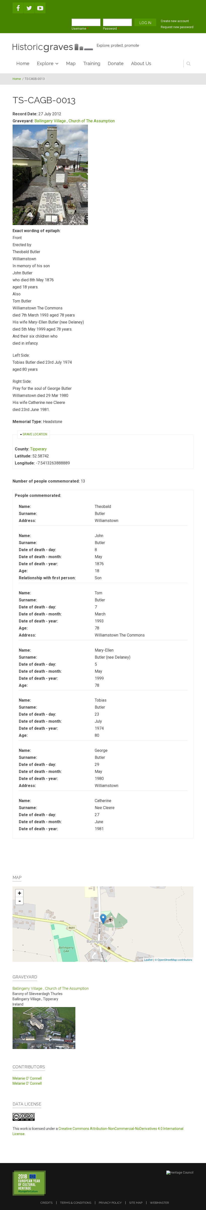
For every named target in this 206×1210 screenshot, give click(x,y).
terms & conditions (75, 1202)
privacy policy (110, 1202)
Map (71, 63)
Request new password (177, 27)
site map (135, 1202)
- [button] (19, 900)
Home (22, 63)
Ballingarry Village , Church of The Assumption (74, 121)
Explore (45, 63)
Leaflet (148, 960)
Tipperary (38, 449)
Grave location (35, 434)
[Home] (53, 48)
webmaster (159, 1202)
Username (80, 28)
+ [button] (19, 893)
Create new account (175, 21)
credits (46, 1202)
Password (111, 28)
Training (91, 63)
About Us (141, 63)
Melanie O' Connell (27, 1078)
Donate (116, 63)
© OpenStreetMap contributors (173, 960)
